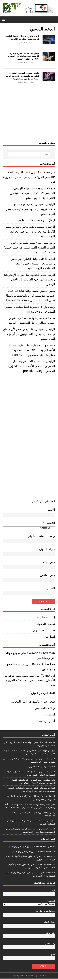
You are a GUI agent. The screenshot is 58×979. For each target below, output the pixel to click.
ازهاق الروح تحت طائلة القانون (36, 220)
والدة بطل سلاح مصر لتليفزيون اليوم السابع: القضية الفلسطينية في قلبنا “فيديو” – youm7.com (29, 247)
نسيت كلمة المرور (44, 630)
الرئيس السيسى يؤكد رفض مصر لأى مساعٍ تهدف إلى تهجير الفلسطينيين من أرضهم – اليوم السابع (29, 334)
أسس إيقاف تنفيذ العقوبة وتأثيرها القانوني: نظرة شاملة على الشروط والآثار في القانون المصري (23, 56)
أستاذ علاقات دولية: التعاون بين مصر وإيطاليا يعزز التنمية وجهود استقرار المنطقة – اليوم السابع (33, 263)
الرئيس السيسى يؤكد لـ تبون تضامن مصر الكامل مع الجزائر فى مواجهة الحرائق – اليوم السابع (30, 231)
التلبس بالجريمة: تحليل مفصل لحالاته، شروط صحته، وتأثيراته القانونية (22, 37)
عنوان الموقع (47, 549)
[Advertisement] (29, 116)
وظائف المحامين (45, 708)
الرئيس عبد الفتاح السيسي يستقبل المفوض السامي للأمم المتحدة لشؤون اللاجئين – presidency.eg (31, 366)
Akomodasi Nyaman (41, 653)
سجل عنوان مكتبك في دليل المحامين (32, 701)
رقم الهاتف (48, 562)
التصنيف (49, 523)
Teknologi (48, 675)
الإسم (51, 509)
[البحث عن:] (29, 154)
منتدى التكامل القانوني (25, 42)
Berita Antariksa (43, 664)
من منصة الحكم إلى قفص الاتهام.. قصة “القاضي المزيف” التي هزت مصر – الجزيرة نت (29, 177)
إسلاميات (49, 714)
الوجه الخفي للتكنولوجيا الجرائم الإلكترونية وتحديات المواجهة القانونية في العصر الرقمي (29, 279)
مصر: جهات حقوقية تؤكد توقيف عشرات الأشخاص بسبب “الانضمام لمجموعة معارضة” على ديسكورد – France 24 (30, 350)
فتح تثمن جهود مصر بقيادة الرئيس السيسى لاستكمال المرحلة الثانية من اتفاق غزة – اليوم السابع (32, 193)
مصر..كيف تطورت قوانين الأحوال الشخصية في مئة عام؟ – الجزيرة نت (29, 680)
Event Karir (50, 872)
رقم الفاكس (47, 575)
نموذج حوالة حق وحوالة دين (20, 846)
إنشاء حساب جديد (44, 617)
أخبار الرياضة (47, 721)
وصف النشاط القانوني (41, 536)
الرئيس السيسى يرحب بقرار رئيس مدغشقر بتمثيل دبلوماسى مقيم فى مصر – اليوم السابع (29, 209)
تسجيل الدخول (46, 624)
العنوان (50, 588)
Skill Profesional (47, 864)
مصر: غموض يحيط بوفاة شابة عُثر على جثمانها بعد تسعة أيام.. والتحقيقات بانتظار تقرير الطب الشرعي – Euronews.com (30, 295)
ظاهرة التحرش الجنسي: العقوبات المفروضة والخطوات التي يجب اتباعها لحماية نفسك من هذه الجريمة (22, 76)
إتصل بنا (50, 636)
